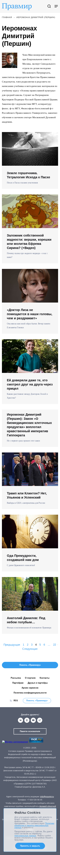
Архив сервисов (30, 688)
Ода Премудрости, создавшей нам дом (23, 558)
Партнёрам (18, 683)
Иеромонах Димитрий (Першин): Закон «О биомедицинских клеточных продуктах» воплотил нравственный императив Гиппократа (29, 425)
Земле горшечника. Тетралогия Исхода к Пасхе (28, 175)
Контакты (44, 678)
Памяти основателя (30, 731)
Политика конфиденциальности (30, 693)
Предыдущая (12, 644)
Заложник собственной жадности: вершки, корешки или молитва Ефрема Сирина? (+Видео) (29, 242)
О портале (30, 678)
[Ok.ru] (26, 720)
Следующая (29, 648)
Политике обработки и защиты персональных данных (34, 825)
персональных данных (25, 835)
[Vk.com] (20, 720)
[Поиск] (49, 6)
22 (54, 644)
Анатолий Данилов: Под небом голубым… (26, 620)
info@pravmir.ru (47, 797)
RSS (16, 700)
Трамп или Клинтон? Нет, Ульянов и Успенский (27, 495)
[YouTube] (33, 720)
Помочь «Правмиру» (37, 700)
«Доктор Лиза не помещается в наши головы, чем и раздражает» (29, 314)
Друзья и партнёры (38, 683)
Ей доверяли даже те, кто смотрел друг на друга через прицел (30, 384)
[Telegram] (39, 720)
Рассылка (16, 678)
